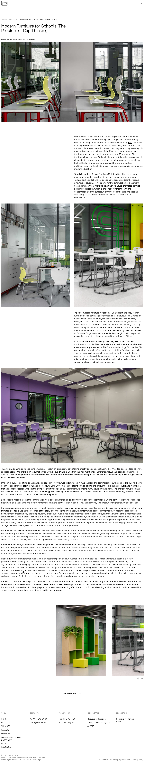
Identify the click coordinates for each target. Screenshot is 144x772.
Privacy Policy (138, 760)
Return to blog (72, 693)
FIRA (130, 142)
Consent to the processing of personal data (114, 760)
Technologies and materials (22, 39)
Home (3, 19)
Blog (9, 19)
